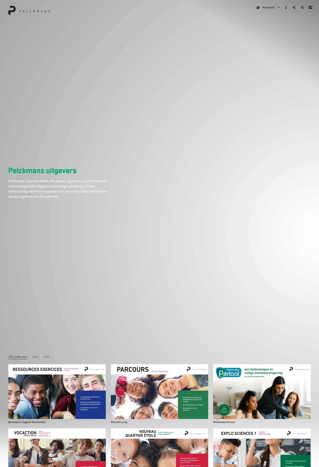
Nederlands (268, 7)
